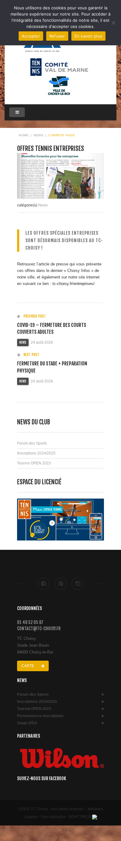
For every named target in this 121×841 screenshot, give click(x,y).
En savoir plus (88, 36)
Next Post (31, 354)
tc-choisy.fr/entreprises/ (73, 283)
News (38, 135)
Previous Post (34, 316)
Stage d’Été (27, 723)
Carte (28, 666)
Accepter (31, 36)
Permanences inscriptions (40, 716)
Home (24, 135)
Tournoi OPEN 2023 (34, 463)
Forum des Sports (32, 443)
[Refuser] (113, 23)
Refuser (57, 36)
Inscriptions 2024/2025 (36, 453)
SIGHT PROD (79, 817)
